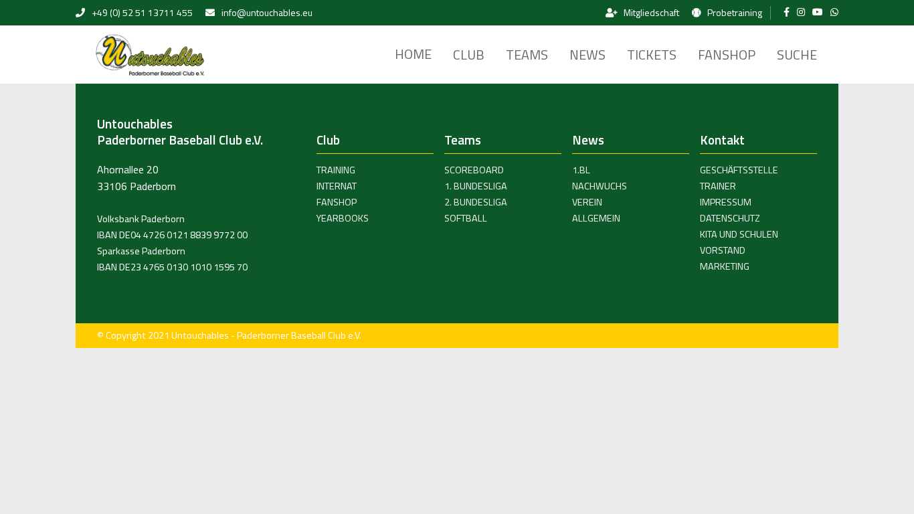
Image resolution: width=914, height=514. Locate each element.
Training (335, 170)
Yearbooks (342, 218)
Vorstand (722, 250)
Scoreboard (474, 170)
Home (413, 54)
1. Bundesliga (475, 186)
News (587, 54)
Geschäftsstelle (739, 170)
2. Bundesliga (475, 202)
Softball (465, 218)
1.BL (581, 170)
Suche (797, 54)
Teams (527, 54)
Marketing (724, 266)
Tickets (651, 54)
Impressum (725, 202)
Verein (587, 202)
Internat (336, 186)
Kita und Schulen (739, 234)
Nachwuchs (599, 186)
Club (468, 54)
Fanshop (726, 54)
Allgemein (596, 218)
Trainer (718, 186)
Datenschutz (730, 218)
